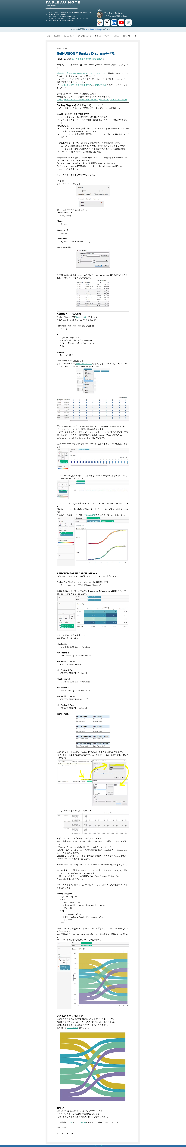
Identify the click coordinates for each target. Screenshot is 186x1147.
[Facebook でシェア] (58, 1133)
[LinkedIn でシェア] (67, 1133)
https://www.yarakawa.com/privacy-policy (62, 8)
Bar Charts (116, 36)
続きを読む (126, 36)
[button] (136, 36)
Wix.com (107, 1146)
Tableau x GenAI (69, 36)
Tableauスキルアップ (102, 36)
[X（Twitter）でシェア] (63, 1133)
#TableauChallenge (94, 29)
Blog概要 (57, 36)
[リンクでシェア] (72, 1133)
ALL (48, 36)
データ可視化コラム (84, 36)
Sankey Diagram (62, 1127)
